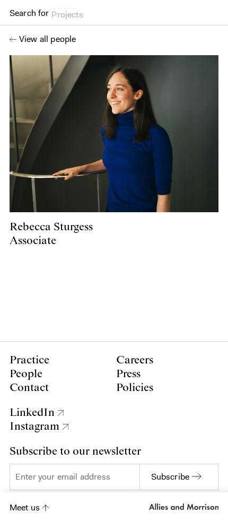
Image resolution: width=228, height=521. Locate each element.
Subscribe (170, 476)
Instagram (34, 426)
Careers (134, 360)
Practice (29, 360)
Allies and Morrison (182, 507)
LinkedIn (32, 413)
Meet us (25, 507)
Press (128, 374)
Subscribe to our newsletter (75, 451)
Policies (134, 388)
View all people (47, 39)
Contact (29, 388)
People (26, 374)
